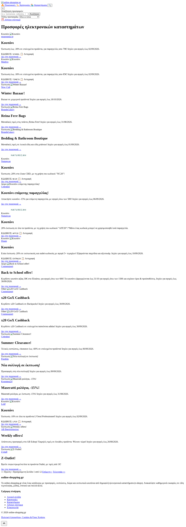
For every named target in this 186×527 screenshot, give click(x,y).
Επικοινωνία (12, 507)
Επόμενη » (47, 472)
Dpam (4, 241)
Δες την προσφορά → (11, 56)
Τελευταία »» (59, 472)
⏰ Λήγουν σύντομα (10, 19)
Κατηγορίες (12, 499)
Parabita (5, 359)
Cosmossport (7, 266)
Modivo (4, 62)
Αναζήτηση (34, 14)
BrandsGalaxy (7, 109)
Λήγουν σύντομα (15, 505)
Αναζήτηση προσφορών (12, 11)
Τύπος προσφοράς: (9, 17)
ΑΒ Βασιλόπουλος (10, 429)
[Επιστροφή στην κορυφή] (4, 523)
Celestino (5, 186)
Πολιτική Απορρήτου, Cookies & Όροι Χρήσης (23, 517)
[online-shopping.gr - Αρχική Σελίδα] (11, 2)
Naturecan (6, 161)
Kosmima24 (6, 381)
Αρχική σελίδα (14, 497)
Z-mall (4, 452)
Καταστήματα (13, 502)
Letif (3, 404)
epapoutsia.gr (7, 36)
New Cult (5, 87)
